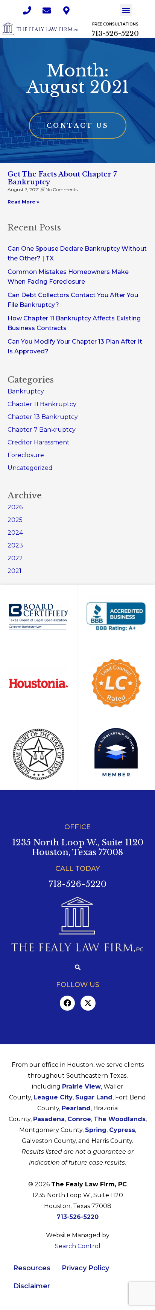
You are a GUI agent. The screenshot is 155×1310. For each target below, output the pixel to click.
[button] (126, 10)
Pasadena (49, 1119)
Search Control (77, 1246)
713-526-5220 (115, 34)
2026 (15, 507)
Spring (95, 1130)
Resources (31, 1268)
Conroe (79, 1119)
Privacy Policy (85, 1268)
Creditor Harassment (39, 442)
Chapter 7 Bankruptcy (42, 429)
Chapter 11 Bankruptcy (42, 404)
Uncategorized (30, 467)
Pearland (76, 1108)
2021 (14, 570)
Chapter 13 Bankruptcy (43, 416)
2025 (15, 519)
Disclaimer (31, 1286)
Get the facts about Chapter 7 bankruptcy (62, 178)
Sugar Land (93, 1097)
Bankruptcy (26, 391)
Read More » (23, 202)
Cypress (122, 1130)
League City (53, 1097)
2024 (15, 532)
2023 (15, 545)
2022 (15, 558)
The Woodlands (120, 1119)
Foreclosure (26, 455)
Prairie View (81, 1086)
